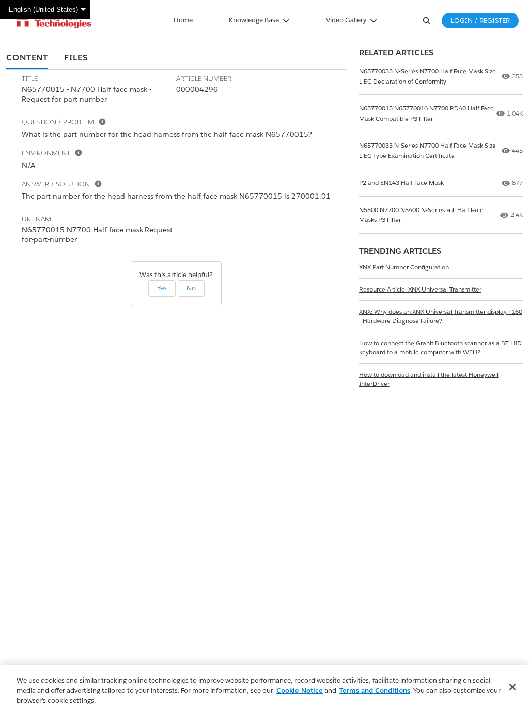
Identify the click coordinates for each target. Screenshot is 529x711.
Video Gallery (346, 19)
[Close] (512, 686)
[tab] (27, 58)
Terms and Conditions (374, 690)
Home (183, 19)
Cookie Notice (299, 690)
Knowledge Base (254, 19)
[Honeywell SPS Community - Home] (54, 20)
